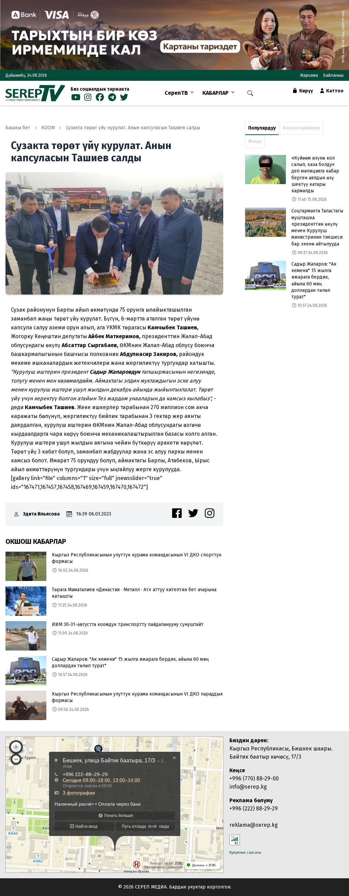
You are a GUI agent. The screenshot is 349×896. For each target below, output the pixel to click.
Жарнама (309, 75)
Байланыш (333, 75)
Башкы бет (17, 128)
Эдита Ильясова (41, 514)
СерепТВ (176, 93)
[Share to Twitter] (193, 513)
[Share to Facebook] (176, 513)
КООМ (48, 128)
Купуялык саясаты (245, 852)
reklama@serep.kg (253, 825)
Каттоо (334, 91)
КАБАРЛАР (215, 93)
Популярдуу (262, 128)
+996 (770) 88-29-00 (254, 778)
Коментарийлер (301, 128)
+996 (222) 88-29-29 (253, 808)
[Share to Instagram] (209, 513)
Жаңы (255, 141)
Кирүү (305, 91)
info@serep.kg (248, 786)
